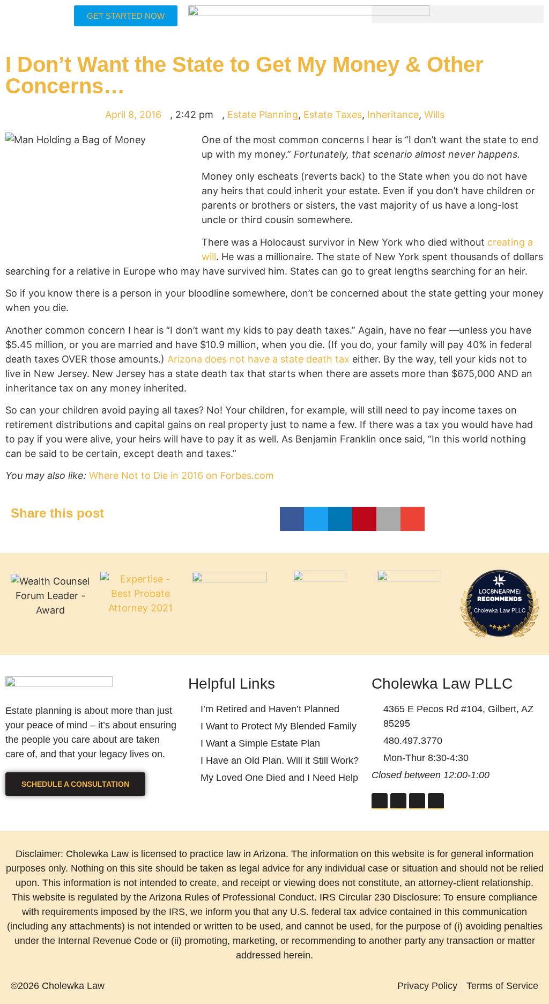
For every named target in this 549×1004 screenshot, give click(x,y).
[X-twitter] (417, 801)
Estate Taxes (332, 114)
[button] (458, 14)
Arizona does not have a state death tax (258, 359)
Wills (434, 114)
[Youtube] (436, 801)
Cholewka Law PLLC (499, 610)
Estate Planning (262, 114)
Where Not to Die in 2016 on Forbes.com (181, 475)
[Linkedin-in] (398, 801)
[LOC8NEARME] (499, 591)
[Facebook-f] (380, 801)
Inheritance (393, 114)
